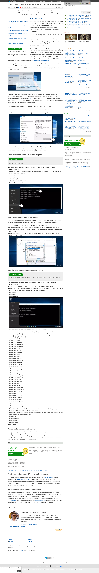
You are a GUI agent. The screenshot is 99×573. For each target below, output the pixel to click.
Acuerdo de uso (39, 562)
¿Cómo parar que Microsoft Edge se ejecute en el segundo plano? (84, 94)
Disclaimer (57, 562)
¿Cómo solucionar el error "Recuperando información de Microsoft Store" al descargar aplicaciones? (79, 16)
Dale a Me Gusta (56, 566)
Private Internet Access (23, 479)
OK (19, 571)
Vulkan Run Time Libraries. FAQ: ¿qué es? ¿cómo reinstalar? (70, 81)
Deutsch (11, 539)
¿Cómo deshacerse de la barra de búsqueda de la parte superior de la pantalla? (84, 80)
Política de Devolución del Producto (40, 470)
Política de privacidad (5, 571)
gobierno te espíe (48, 477)
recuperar (13, 500)
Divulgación (63, 562)
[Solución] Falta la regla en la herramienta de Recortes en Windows (70, 65)
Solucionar (34, 1)
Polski (11, 541)
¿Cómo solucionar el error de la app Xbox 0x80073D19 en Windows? (84, 59)
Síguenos (47, 566)
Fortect (31, 98)
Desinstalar (42, 1)
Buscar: (80, 1)
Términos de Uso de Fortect (13, 470)
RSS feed (39, 566)
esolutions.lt (81, 569)
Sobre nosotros (31, 562)
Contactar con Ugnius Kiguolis (29, 524)
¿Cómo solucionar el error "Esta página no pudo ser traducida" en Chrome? (83, 65)
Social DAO (59, 1)
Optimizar (51, 1)
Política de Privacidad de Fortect (26, 470)
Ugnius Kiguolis (12, 7)
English (30, 539)
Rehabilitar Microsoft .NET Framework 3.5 (18, 30)
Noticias (26, 1)
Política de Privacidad (48, 562)
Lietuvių (30, 541)
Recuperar (88, 131)
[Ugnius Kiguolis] (17, 7)
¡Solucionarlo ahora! (14, 48)
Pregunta (67, 3)
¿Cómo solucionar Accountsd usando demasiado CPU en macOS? (84, 76)
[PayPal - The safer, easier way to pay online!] (58, 530)
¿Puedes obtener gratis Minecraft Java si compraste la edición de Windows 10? (84, 100)
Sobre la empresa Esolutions (17, 526)
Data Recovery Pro (40, 500)
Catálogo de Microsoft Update (41, 60)
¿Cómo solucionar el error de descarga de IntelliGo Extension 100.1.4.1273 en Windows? (78, 22)
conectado (20, 550)
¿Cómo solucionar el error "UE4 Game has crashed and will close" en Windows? (84, 52)
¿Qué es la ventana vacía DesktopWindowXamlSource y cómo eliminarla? (71, 100)
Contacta (69, 562)
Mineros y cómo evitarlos (84, 41)
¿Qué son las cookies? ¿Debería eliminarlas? (70, 42)
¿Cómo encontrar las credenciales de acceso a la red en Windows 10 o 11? (71, 94)
